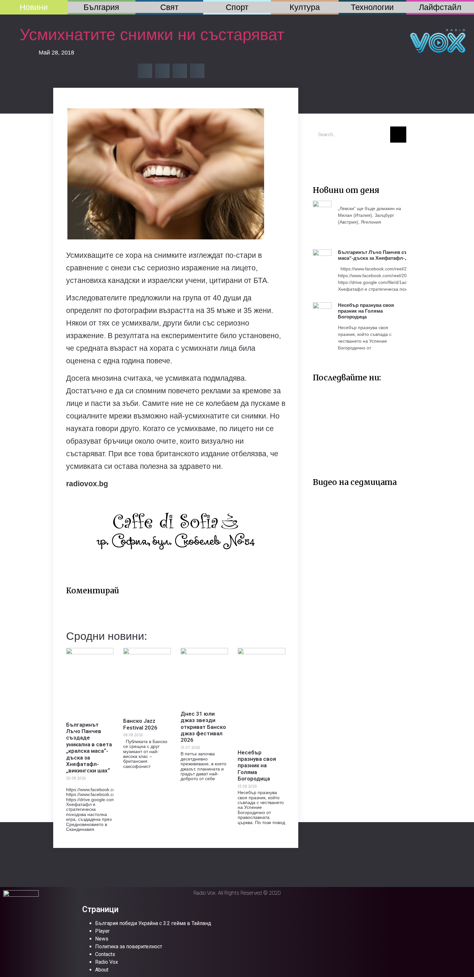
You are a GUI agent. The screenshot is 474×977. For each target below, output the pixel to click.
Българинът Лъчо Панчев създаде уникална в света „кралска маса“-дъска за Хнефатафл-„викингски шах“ (89, 747)
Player (102, 931)
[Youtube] (340, 157)
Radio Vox (106, 962)
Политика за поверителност (128, 946)
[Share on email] (180, 71)
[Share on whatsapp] (197, 71)
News (101, 939)
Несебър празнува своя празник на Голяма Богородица (257, 765)
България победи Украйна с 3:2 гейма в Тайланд (153, 923)
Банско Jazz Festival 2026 (140, 724)
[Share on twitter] (162, 71)
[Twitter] (321, 157)
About (101, 970)
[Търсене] (398, 134)
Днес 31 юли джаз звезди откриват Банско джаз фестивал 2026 (203, 726)
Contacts (105, 954)
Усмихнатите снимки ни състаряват (152, 34)
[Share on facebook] (145, 71)
